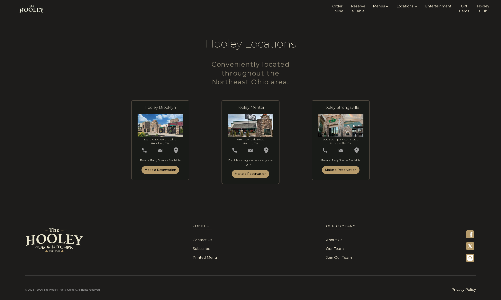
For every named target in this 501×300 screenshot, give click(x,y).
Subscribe (201, 249)
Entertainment (438, 6)
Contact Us (202, 240)
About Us (334, 240)
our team (335, 249)
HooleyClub (483, 8)
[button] (381, 6)
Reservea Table (358, 8)
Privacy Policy (463, 289)
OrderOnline (337, 8)
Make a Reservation (160, 170)
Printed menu (205, 257)
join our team (339, 257)
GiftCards (464, 8)
